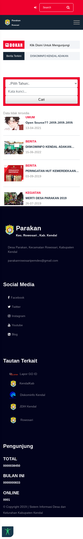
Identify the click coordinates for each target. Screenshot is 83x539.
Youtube (17, 325)
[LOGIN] (35, 7)
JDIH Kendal (26, 406)
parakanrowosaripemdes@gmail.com (33, 260)
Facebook (17, 297)
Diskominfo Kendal (31, 395)
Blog (15, 334)
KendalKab (25, 383)
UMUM (30, 117)
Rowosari (25, 420)
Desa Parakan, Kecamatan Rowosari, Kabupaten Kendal (41, 249)
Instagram (18, 316)
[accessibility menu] (7, 532)
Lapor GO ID (28, 374)
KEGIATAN (33, 192)
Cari (41, 99)
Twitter (16, 306)
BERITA (31, 141)
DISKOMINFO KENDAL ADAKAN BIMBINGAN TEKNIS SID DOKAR (49, 55)
